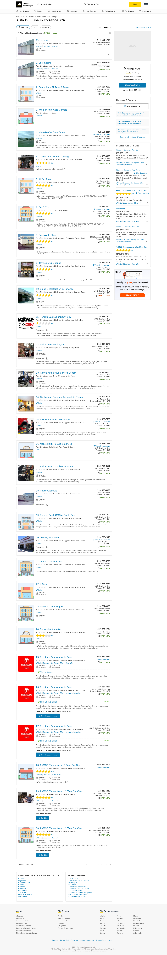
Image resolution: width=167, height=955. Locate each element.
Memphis (120, 933)
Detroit (119, 916)
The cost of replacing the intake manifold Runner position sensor (129, 122)
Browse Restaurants (65, 928)
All (36, 27)
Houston (119, 918)
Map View (24, 27)
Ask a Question (133, 106)
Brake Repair (68, 66)
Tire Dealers (53, 113)
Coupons (46, 663)
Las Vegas (120, 926)
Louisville (120, 931)
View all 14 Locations (102, 265)
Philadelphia (137, 928)
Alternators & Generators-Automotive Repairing (80, 565)
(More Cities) (115, 911)
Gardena (21, 879)
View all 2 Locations (102, 446)
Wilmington (22, 896)
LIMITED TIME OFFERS (74, 702)
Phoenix (136, 931)
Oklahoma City (138, 923)
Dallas (102, 931)
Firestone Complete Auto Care (128, 150)
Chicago (103, 928)
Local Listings (48, 775)
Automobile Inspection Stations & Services (64, 90)
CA (24, 17)
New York (136, 921)
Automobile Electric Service (76, 610)
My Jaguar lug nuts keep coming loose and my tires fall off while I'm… (131, 131)
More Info (54, 46)
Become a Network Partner (26, 928)
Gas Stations (71, 182)
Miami (135, 916)
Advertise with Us (22, 921)
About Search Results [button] (143, 27)
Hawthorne (22, 889)
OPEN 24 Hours (50, 33)
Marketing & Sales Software (26, 933)
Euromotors (42, 40)
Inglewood (22, 881)
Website (39, 46)
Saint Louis (137, 933)
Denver (102, 933)
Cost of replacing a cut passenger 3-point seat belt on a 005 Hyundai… (130, 114)
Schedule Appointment (49, 716)
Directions (46, 46)
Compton (21, 887)
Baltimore (103, 921)
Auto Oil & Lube (42, 43)
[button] (146, 4)
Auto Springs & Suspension (69, 348)
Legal (110, 940)
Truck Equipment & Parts (77, 896)
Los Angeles (121, 928)
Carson (21, 885)
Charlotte (103, 926)
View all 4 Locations (102, 134)
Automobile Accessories (79, 541)
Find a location (104, 659)
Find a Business (64, 918)
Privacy (55, 940)
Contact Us (20, 918)
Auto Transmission (55, 66)
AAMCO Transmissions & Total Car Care (131, 247)
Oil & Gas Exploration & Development (80, 160)
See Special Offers (58, 663)
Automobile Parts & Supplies (59, 43)
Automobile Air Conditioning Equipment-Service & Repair (69, 660)
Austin (102, 918)
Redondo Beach (24, 883)
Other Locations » (142, 173)
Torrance (31, 17)
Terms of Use (101, 940)
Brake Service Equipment (77, 894)
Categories (62, 926)
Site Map (61, 923)
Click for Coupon (46, 672)
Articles (61, 916)
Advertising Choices (23, 926)
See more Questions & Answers (132, 137)
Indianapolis (121, 921)
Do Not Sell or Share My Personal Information (77, 940)
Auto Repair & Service (79, 43)
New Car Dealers (77, 320)
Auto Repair (41, 17)
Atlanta (102, 916)
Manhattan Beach (25, 894)
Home (18, 17)
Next (109, 864)
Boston (102, 923)
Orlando (136, 926)
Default (106, 27)
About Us (19, 916)
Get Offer (44, 818)
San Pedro (22, 892)
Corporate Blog (21, 923)
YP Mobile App (63, 921)
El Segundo (22, 891)
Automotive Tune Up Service (76, 690)
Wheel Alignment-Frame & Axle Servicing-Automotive (68, 729)
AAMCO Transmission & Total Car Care (131, 190)
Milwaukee (137, 918)
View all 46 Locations (102, 540)
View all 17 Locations (102, 422)
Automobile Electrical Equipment (79, 892)
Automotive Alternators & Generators (83, 632)
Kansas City (121, 923)
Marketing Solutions (23, 931)
